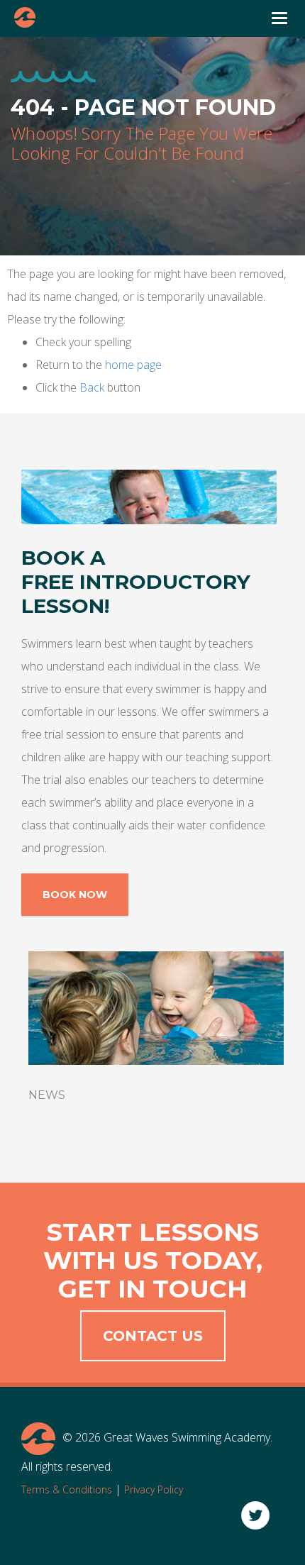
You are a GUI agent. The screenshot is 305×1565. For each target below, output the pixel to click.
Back (91, 387)
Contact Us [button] (153, 1335)
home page (133, 364)
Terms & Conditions (66, 1489)
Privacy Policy (153, 1489)
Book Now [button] (75, 894)
